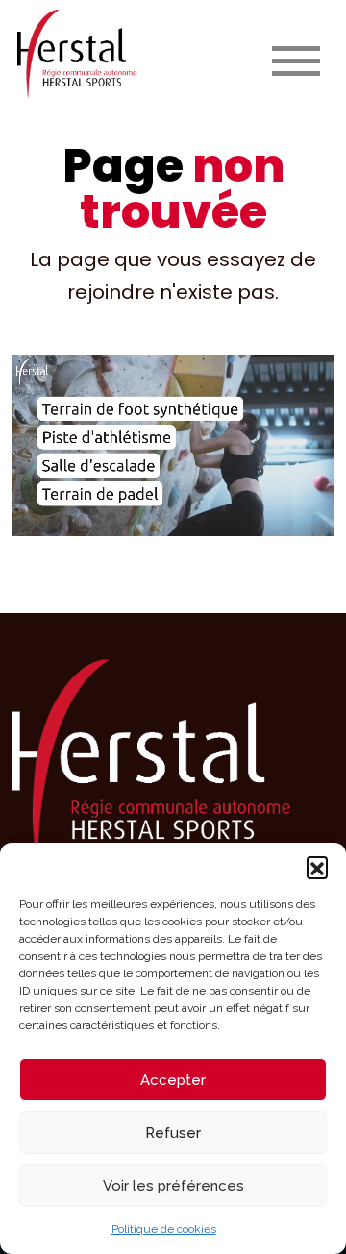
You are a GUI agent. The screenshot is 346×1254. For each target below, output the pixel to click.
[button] (317, 866)
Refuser (173, 1133)
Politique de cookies (163, 1229)
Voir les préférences (173, 1185)
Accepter (173, 1080)
